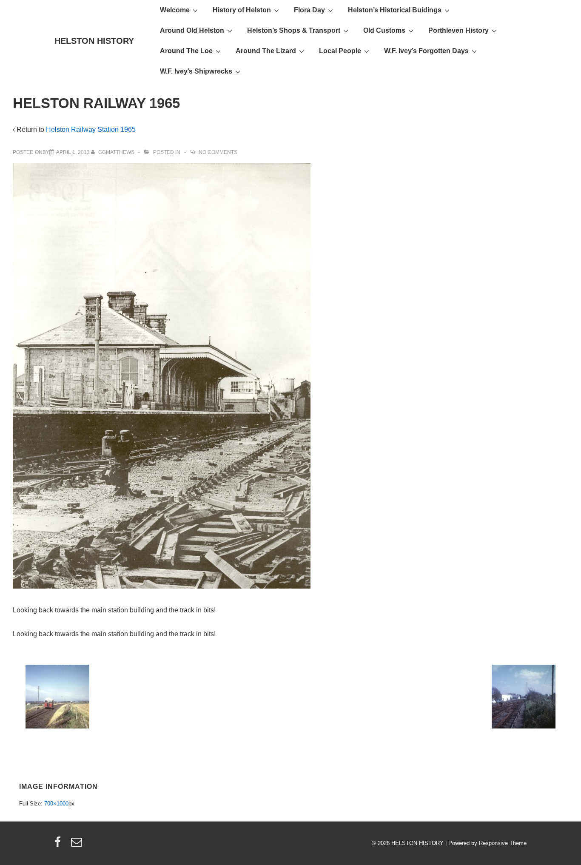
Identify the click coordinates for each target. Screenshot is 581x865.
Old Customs (384, 30)
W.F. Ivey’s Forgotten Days (426, 50)
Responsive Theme (503, 843)
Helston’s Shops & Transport (293, 30)
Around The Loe (186, 50)
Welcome (175, 10)
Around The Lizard (266, 50)
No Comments (218, 152)
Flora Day (309, 10)
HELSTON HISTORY (94, 41)
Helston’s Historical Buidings (394, 10)
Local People (340, 50)
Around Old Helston (192, 30)
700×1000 (56, 803)
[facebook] (59, 845)
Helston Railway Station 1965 (91, 129)
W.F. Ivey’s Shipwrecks (196, 71)
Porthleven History (458, 30)
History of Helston (242, 10)
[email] (77, 845)
